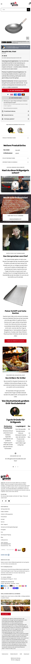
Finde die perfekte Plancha (15, 341)
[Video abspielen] (15, 183)
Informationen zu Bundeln (10, 162)
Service (2, 522)
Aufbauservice (4, 540)
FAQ (2, 532)
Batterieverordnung (15, 658)
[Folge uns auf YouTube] (9, 501)
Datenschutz (5, 654)
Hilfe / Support (4, 524)
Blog (2, 537)
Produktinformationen (9, 137)
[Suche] (28, 9)
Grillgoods (17, 659)
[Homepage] (6, 474)
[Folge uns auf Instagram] (5, 501)
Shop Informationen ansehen (10, 108)
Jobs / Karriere (4, 542)
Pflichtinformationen (9, 158)
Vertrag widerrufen (5, 509)
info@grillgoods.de (7, 566)
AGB (21, 654)
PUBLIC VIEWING (4, 511)
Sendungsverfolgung (6, 534)
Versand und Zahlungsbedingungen (9, 527)
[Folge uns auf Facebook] (2, 501)
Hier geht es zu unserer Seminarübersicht (15, 217)
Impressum (26, 654)
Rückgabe (3, 529)
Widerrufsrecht (14, 654)
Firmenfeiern (4, 516)
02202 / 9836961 (7, 577)
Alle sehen (5, 614)
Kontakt (3, 519)
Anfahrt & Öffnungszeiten (7, 514)
